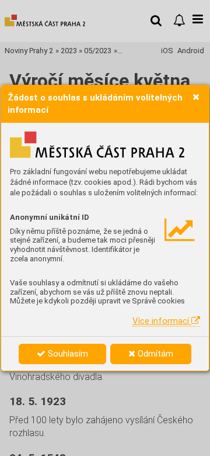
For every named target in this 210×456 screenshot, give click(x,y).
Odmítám (154, 353)
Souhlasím (67, 353)
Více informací (161, 321)
